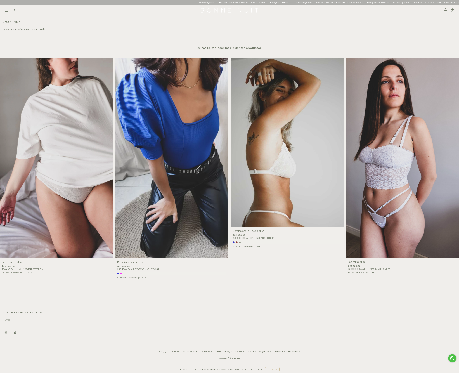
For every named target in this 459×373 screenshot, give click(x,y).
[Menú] (6, 11)
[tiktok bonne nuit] (15, 332)
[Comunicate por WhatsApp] (452, 358)
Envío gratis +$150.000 (209, 2)
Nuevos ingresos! (135, 2)
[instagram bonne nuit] (6, 332)
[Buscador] (13, 11)
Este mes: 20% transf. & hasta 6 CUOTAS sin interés (170, 2)
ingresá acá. (266, 351)
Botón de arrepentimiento (287, 351)
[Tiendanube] (229, 358)
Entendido (272, 369)
